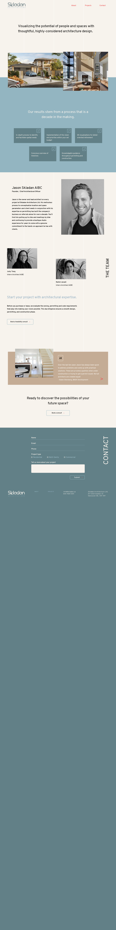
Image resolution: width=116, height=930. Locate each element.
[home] (17, 5)
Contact (103, 5)
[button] (101, 379)
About (73, 5)
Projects (88, 5)
